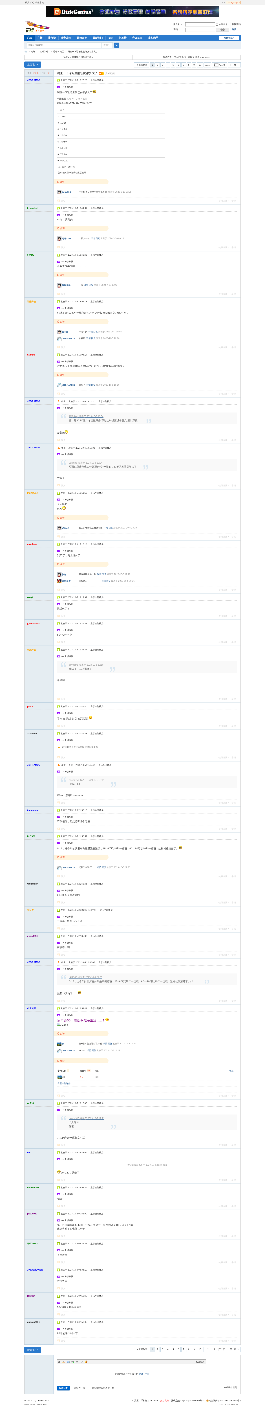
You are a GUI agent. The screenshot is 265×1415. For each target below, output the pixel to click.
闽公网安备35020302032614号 (224, 1400)
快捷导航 (228, 38)
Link (72, 1362)
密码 (175, 29)
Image (68, 1362)
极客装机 (66, 285)
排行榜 (52, 37)
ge (63, 1044)
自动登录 (223, 24)
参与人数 (63, 1070)
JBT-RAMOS (33, 80)
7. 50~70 (62, 148)
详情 (93, 238)
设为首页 (29, 2)
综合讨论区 (58, 51)
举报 (233, 201)
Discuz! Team (41, 1404)
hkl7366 (31, 836)
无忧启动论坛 (25, 51)
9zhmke (31, 355)
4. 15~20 (62, 129)
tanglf (30, 597)
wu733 (65, 528)
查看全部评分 (64, 1083)
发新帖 (31, 64)
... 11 (207, 65)
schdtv (30, 255)
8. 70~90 (62, 154)
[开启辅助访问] (220, 2)
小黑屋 (135, 1400)
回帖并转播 (79, 1388)
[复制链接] (109, 73)
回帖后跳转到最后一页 (103, 1388)
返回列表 (143, 65)
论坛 (29, 37)
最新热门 (98, 37)
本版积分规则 (230, 1387)
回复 (63, 201)
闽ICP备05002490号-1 (193, 1400)
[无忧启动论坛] (38, 26)
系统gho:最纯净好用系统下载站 (78, 57)
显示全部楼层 (96, 80)
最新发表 (66, 37)
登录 (141, 1374)
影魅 (64, 574)
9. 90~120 (63, 160)
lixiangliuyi (32, 208)
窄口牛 (30, 910)
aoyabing (32, 544)
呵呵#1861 (67, 238)
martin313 (32, 493)
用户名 (176, 24)
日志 (110, 37)
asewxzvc (32, 733)
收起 (231, 1070)
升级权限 (137, 37)
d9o (29, 1152)
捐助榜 (123, 37)
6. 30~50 (62, 142)
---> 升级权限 (67, 87)
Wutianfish (32, 884)
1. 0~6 (61, 110)
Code (81, 1362)
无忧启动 (175, 1400)
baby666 (66, 192)
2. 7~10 (61, 116)
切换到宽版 (223, 2)
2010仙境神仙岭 (35, 1270)
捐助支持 (164, 1400)
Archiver (154, 1400)
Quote (77, 1362)
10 (200, 65)
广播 (40, 37)
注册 (234, 29)
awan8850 (32, 936)
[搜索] (116, 45)
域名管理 (153, 37)
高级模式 (200, 1362)
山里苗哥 (31, 1008)
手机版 (144, 1400)
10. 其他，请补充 (66, 167)
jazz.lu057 (32, 1213)
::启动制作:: (44, 51)
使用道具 (222, 201)
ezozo (65, 332)
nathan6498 (33, 1187)
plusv (30, 706)
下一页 (233, 65)
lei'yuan (31, 1296)
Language (233, 2)
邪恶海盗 (31, 301)
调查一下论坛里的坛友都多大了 (83, 51)
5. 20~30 (62, 135)
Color (63, 1362)
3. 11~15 (62, 123)
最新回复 (82, 37)
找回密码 (236, 24)
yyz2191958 (33, 623)
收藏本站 (39, 2)
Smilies (86, 1362)
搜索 (105, 45)
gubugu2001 (33, 1322)
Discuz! (40, 1400)
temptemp (32, 810)
